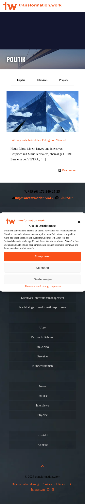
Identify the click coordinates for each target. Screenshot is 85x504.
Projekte (63, 80)
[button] (79, 222)
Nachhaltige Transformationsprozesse (42, 307)
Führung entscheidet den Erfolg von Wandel (38, 140)
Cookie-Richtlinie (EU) (56, 484)
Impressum (56, 286)
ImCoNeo (42, 347)
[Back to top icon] (42, 466)
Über (42, 327)
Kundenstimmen (42, 366)
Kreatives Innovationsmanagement (42, 297)
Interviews (42, 80)
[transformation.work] (32, 6)
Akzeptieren (42, 256)
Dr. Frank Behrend (42, 337)
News (42, 386)
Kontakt (43, 435)
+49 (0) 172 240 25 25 (43, 191)
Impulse (21, 80)
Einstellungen (42, 279)
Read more (69, 170)
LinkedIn (66, 198)
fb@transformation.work (34, 198)
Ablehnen (42, 268)
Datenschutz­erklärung (37, 286)
